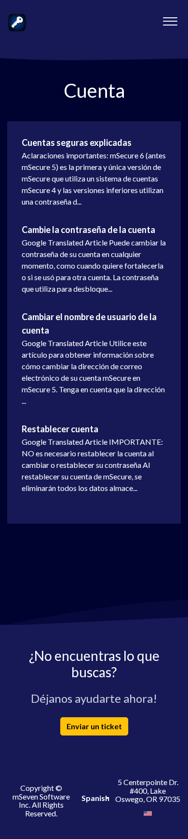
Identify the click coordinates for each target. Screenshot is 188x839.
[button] (170, 19)
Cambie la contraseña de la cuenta (88, 229)
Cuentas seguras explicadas (77, 142)
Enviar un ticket (94, 726)
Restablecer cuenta (60, 429)
